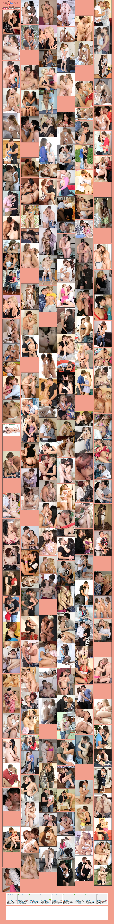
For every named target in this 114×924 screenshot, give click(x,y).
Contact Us (67, 922)
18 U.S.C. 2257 (58, 922)
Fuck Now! (17, 8)
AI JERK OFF (11, 8)
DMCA (63, 922)
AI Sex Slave (5, 8)
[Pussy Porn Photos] (11, 3)
